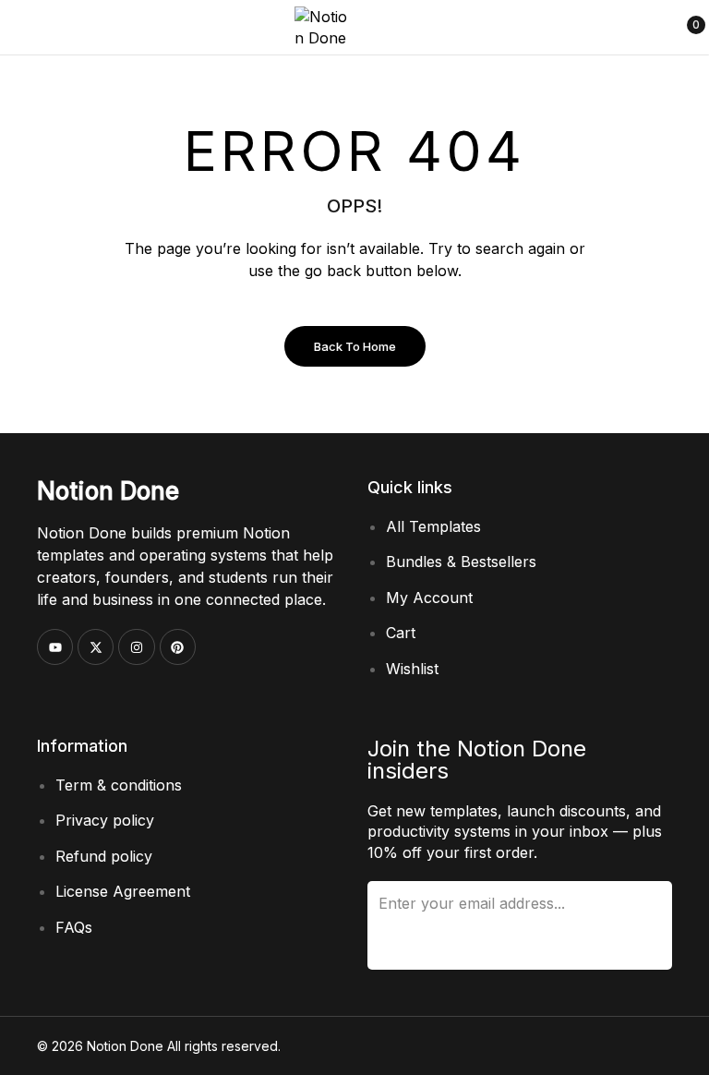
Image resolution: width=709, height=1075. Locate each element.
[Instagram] (136, 647)
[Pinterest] (178, 647)
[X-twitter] (96, 647)
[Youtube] (55, 647)
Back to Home (355, 346)
